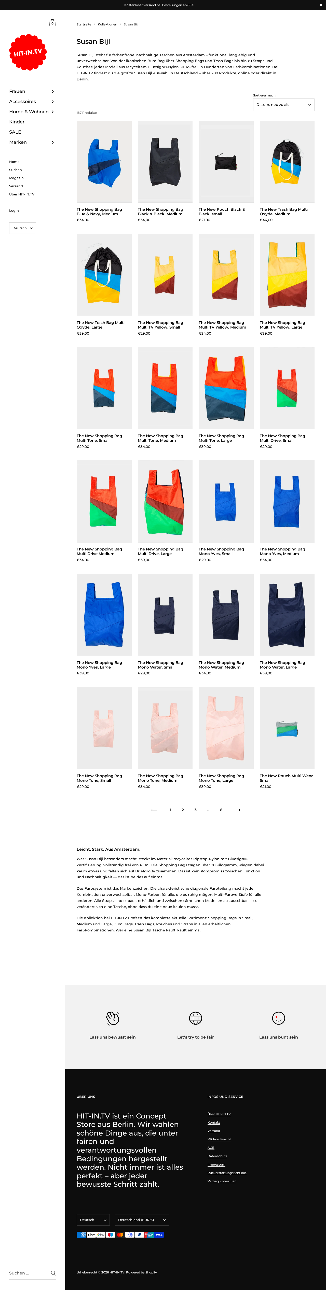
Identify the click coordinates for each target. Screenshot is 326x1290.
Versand (214, 1131)
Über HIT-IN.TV (219, 1114)
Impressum (216, 1164)
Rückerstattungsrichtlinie (227, 1173)
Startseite (84, 24)
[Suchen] (53, 1273)
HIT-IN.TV (117, 1272)
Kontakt (214, 1122)
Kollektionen (107, 24)
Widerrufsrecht (219, 1139)
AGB (211, 1148)
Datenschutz (217, 1156)
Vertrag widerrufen (222, 1181)
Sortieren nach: (264, 95)
